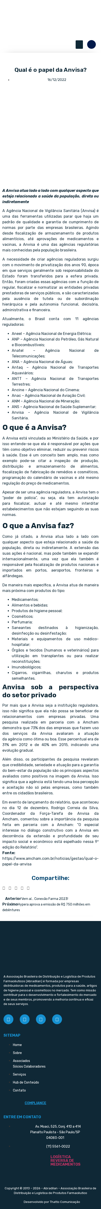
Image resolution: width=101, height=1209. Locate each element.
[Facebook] (8, 1019)
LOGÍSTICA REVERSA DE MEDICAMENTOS (65, 1161)
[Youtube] (57, 1019)
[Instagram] (25, 1019)
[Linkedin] (41, 1019)
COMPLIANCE (35, 1103)
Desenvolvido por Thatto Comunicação (52, 1202)
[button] (79, 44)
